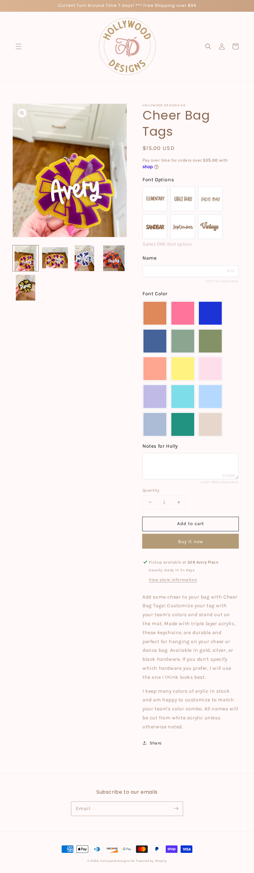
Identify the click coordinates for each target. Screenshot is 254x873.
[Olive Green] (210, 341)
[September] (182, 226)
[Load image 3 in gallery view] (84, 258)
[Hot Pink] (182, 313)
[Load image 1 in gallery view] (25, 258)
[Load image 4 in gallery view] (114, 258)
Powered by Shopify (151, 861)
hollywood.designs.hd (117, 861)
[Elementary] (154, 198)
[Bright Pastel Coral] (154, 368)
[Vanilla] (210, 424)
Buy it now (190, 541)
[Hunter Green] (182, 424)
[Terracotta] (154, 313)
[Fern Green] (182, 341)
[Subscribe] (176, 808)
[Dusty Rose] (210, 368)
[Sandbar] (154, 226)
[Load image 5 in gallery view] (25, 287)
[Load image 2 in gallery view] (55, 258)
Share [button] (156, 743)
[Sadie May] (210, 198)
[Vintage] (210, 226)
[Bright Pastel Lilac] (154, 396)
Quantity (150, 490)
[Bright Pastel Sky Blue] (210, 396)
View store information (173, 579)
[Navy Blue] (154, 341)
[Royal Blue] (210, 313)
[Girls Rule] (182, 198)
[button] (18, 46)
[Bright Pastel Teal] (182, 396)
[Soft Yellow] (182, 368)
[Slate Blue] (154, 424)
